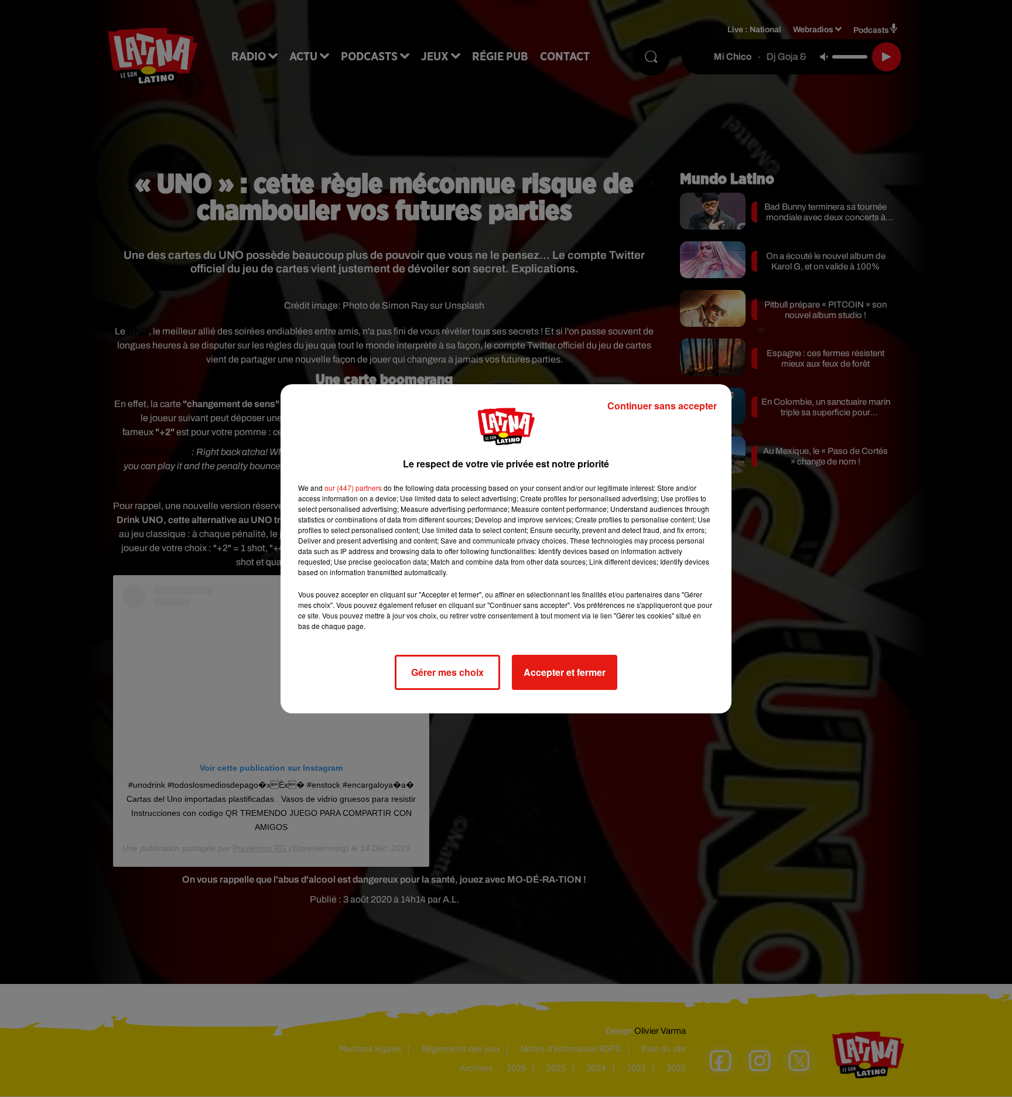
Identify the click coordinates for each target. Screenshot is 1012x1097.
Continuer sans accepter (662, 405)
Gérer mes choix (447, 672)
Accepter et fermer (565, 672)
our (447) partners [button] (353, 488)
